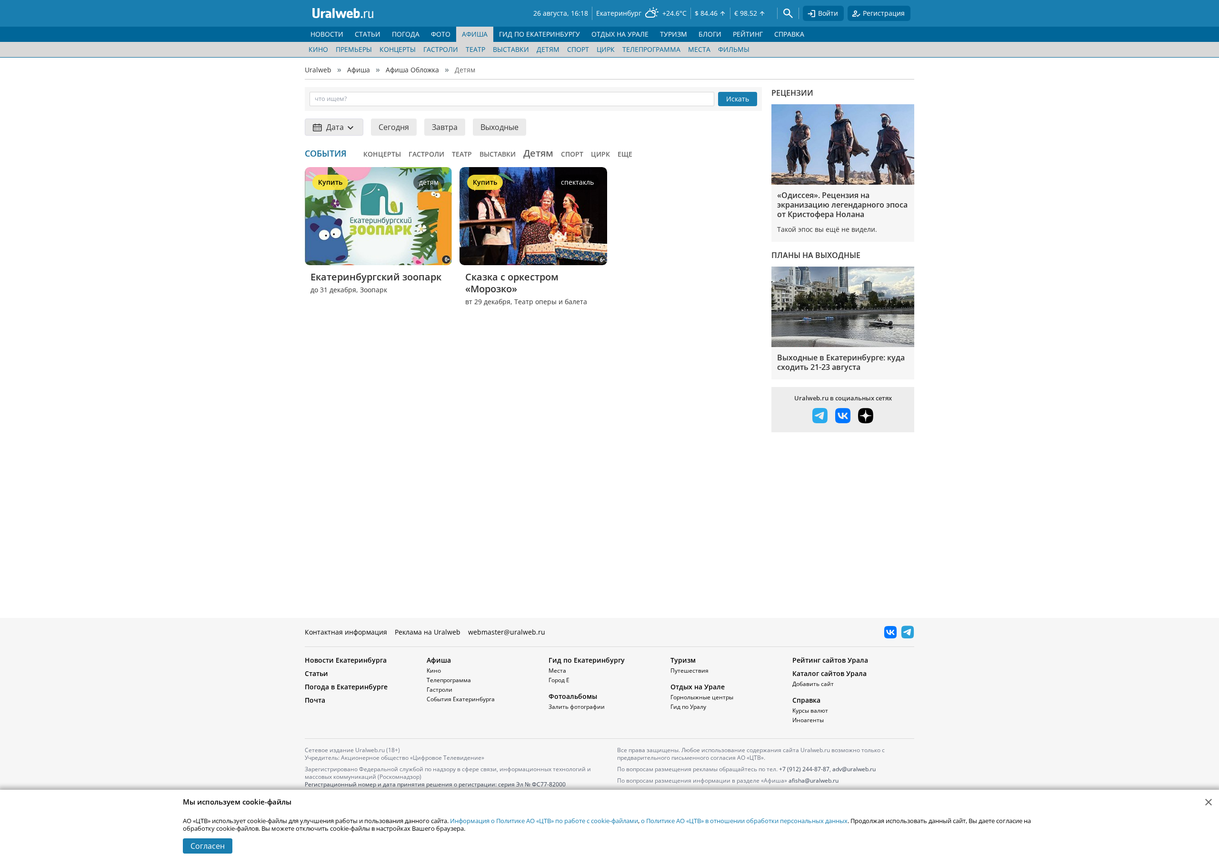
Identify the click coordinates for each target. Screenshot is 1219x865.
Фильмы (733, 49)
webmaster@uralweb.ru (506, 631)
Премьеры (354, 49)
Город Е (559, 680)
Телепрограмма (651, 49)
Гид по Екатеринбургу (587, 660)
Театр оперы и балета (550, 301)
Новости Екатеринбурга (346, 660)
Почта (315, 700)
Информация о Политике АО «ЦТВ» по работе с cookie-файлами (544, 820)
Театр (475, 49)
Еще (625, 154)
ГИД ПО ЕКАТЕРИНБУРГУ (539, 34)
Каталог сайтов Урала (829, 673)
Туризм (683, 660)
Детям (548, 49)
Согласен (207, 846)
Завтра (445, 127)
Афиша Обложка (412, 69)
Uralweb (318, 69)
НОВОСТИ (326, 34)
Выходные (499, 127)
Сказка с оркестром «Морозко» (513, 283)
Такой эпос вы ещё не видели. (827, 229)
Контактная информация (346, 631)
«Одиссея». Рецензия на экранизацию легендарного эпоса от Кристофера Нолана (842, 204)
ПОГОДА (406, 34)
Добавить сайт (813, 684)
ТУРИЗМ (673, 34)
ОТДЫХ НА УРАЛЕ (620, 34)
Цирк (606, 49)
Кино (318, 49)
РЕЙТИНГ (748, 34)
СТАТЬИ (367, 34)
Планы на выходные (815, 255)
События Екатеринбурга (461, 699)
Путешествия (689, 670)
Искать (737, 98)
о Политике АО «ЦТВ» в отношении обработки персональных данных (744, 820)
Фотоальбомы (573, 696)
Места (699, 49)
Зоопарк (373, 289)
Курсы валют (810, 710)
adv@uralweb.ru (854, 769)
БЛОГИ (710, 34)
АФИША (475, 34)
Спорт (578, 49)
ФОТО (440, 34)
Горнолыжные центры (701, 697)
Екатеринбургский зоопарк (375, 277)
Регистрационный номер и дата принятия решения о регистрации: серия (435, 788)
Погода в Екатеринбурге (346, 686)
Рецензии (792, 93)
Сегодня (394, 127)
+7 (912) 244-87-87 (804, 769)
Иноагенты (808, 720)
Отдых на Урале (697, 686)
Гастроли (440, 49)
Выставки (511, 49)
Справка (806, 700)
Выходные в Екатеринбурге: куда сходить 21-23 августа (841, 362)
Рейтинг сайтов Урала (830, 660)
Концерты (398, 49)
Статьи (316, 673)
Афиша (358, 69)
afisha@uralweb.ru (814, 780)
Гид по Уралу (688, 707)
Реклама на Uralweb (427, 631)
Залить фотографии (577, 707)
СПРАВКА (789, 34)
